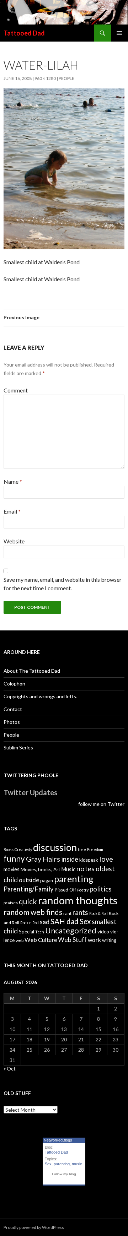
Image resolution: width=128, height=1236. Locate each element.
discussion (55, 847)
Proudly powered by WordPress (34, 1227)
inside (69, 859)
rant (67, 913)
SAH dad (64, 921)
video (103, 931)
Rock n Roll (29, 922)
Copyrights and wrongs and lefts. (40, 696)
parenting (74, 878)
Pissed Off (65, 890)
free (82, 849)
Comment (16, 390)
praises (11, 902)
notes (85, 868)
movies (12, 869)
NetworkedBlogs (58, 1140)
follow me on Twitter (101, 804)
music (77, 1164)
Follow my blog (64, 1174)
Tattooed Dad (24, 33)
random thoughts (77, 900)
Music (68, 869)
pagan (46, 880)
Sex (85, 921)
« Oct (10, 1069)
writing (109, 940)
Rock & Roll (98, 913)
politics (101, 889)
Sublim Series (18, 747)
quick (28, 901)
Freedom (95, 849)
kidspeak (88, 860)
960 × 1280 (45, 78)
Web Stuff (72, 939)
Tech (39, 931)
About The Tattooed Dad (32, 671)
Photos (12, 722)
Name (13, 481)
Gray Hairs (43, 859)
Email (12, 511)
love (106, 859)
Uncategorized (70, 930)
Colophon (14, 684)
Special (26, 931)
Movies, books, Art (40, 869)
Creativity (23, 849)
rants (80, 912)
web (19, 940)
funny (14, 858)
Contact (13, 709)
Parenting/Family (28, 889)
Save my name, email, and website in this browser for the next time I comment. (63, 583)
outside (29, 880)
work (94, 939)
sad (44, 922)
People (66, 78)
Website (14, 541)
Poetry (83, 890)
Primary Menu (119, 33)
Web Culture (41, 939)
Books (9, 849)
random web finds (33, 911)
